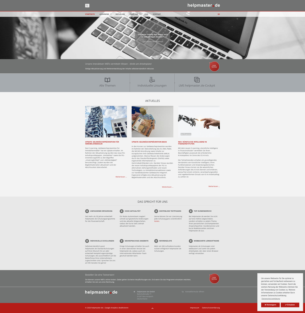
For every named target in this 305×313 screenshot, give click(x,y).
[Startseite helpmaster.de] (204, 6)
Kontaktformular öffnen (194, 291)
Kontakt (157, 14)
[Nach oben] (152, 308)
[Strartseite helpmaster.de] (104, 292)
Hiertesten (214, 66)
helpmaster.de (97, 308)
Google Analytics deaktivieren (116, 308)
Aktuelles (120, 14)
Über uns (134, 14)
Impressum (194, 308)
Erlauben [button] (291, 305)
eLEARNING (104, 14)
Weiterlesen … (121, 177)
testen (156, 221)
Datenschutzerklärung (211, 308)
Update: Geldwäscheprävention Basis (149, 142)
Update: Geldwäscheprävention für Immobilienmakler (102, 143)
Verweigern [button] (271, 305)
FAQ (146, 14)
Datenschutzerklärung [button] (271, 299)
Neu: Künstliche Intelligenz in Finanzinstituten (192, 143)
